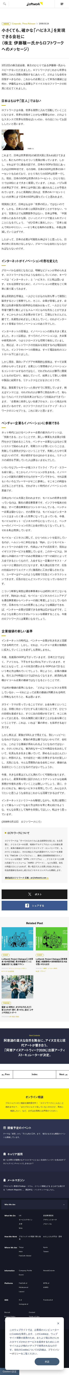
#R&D (55, 968)
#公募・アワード (40, 971)
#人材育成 (11, 971)
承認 (47, 1361)
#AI (10, 1016)
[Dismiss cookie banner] (58, 1324)
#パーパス (4, 971)
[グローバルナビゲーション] (62, 4)
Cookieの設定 (10, 1371)
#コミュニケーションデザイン (17, 968)
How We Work (10, 1236)
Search (4, 3)
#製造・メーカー (48, 968)
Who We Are (9, 1204)
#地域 (17, 1016)
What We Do (10, 1215)
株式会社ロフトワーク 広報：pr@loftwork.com (25, 878)
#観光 (13, 1016)
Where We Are (10, 1247)
